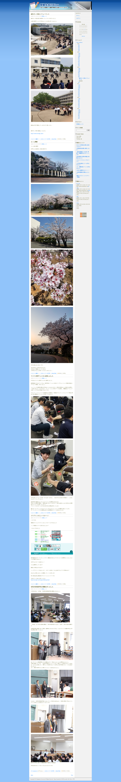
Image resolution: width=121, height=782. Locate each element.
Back (32, 775)
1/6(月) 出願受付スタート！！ (82, 170)
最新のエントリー (80, 142)
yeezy (77, 202)
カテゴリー (79, 121)
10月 (79, 56)
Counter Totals (80, 134)
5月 (79, 63)
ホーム (77, 15)
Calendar (78, 22)
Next (72, 775)
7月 (79, 60)
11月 (79, 54)
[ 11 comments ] (34, 771)
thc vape (78, 183)
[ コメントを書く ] (35, 139)
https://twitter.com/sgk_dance (37, 133)
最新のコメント (80, 181)
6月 (79, 46)
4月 (79, 64)
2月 (79, 49)
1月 (79, 50)
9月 (79, 45)
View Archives (79, 42)
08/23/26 (83, 36)
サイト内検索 (79, 127)
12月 (79, 53)
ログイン (78, 18)
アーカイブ (79, 40)
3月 (79, 48)
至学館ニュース (44, 16)
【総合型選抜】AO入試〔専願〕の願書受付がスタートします (82, 153)
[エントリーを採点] (57, 139)
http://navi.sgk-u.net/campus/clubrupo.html (40, 579)
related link (54, 139)
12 (84, 29)
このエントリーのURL (45, 139)
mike (89, 190)
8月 (79, 59)
